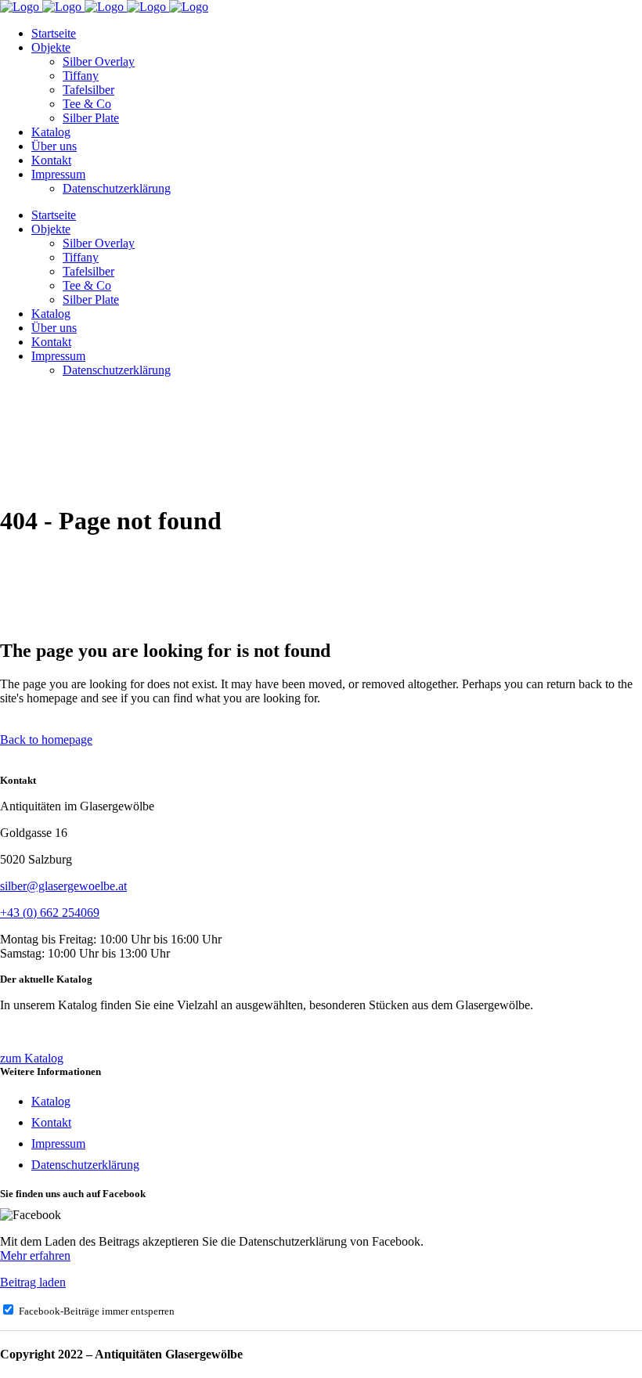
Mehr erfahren (35, 1255)
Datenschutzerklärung (85, 1164)
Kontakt (51, 1122)
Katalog (50, 1101)
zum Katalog (31, 1058)
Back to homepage (46, 739)
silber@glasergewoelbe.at (63, 886)
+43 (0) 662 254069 (49, 912)
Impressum (58, 1143)
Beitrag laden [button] (33, 1282)
